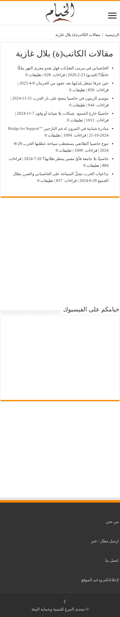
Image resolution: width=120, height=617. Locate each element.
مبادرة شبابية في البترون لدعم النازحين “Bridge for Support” (58, 128)
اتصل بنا (112, 560)
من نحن (112, 521)
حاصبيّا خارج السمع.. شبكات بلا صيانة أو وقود (72, 113)
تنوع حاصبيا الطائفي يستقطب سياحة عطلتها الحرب (66, 143)
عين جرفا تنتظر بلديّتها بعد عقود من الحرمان (72, 83)
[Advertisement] (60, 253)
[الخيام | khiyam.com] (60, 11)
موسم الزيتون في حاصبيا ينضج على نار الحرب (71, 98)
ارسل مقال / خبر (105, 541)
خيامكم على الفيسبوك (91, 309)
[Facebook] (64, 602)
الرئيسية (112, 34)
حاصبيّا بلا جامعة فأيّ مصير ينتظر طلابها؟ (75, 158)
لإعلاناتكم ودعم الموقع (100, 580)
